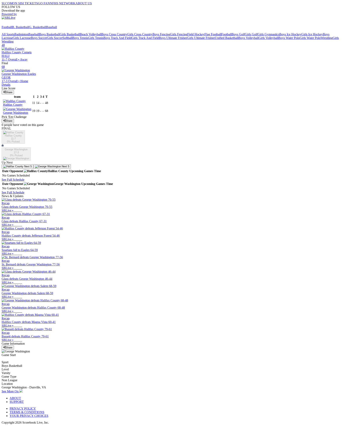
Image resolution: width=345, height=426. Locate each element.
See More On (10, 391)
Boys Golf (238, 34)
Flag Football (212, 34)
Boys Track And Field (117, 38)
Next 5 (27, 166)
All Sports (8, 34)
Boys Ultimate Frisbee (173, 38)
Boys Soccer (39, 38)
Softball (67, 38)
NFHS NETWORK (62, 3)
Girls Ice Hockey (312, 34)
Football (7, 27)
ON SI (17, 3)
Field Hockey (195, 34)
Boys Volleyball (248, 38)
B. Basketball (20, 27)
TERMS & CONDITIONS (27, 412)
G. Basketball (37, 27)
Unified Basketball (226, 38)
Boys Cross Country (114, 34)
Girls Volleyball (268, 38)
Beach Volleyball (90, 34)
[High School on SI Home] (17, 23)
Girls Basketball (70, 34)
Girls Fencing (178, 34)
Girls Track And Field (145, 38)
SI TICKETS (29, 3)
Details (6, 84)
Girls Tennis (95, 38)
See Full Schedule (13, 179)
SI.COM (7, 3)
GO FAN (44, 3)
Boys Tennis (80, 38)
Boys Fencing (161, 34)
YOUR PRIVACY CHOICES (29, 415)
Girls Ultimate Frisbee (201, 38)
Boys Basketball (49, 34)
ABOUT (15, 398)
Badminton (21, 34)
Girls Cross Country (140, 34)
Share (9, 92)
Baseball (51, 27)
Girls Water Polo (310, 38)
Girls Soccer (54, 38)
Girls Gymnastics (268, 34)
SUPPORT (17, 401)
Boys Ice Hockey (290, 34)
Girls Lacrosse (22, 38)
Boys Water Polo (289, 38)
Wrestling (327, 38)
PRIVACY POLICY (23, 408)
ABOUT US (83, 3)
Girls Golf (251, 34)
